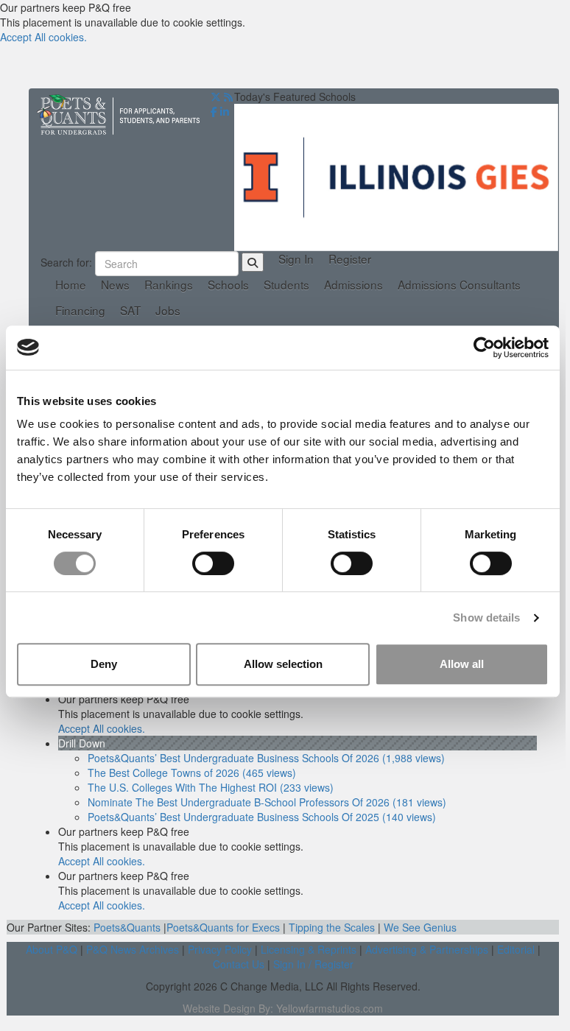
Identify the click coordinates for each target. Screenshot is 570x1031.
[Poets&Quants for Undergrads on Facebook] (214, 111)
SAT (130, 310)
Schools (228, 284)
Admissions (353, 284)
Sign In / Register (313, 964)
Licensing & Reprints (308, 949)
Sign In (296, 259)
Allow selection (283, 664)
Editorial (516, 949)
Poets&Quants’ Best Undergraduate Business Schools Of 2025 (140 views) (262, 816)
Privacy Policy (220, 949)
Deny (104, 664)
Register (349, 259)
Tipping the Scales (332, 927)
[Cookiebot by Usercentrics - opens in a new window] (484, 348)
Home (70, 284)
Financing (80, 310)
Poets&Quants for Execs (223, 927)
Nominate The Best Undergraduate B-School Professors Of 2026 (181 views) (267, 802)
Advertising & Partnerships (426, 949)
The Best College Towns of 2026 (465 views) (192, 772)
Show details (486, 617)
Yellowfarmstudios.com (329, 1008)
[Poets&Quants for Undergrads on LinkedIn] (224, 111)
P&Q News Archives (132, 949)
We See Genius (420, 927)
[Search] (253, 262)
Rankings (168, 284)
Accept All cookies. (43, 36)
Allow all (462, 664)
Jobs (167, 310)
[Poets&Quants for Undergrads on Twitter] (216, 96)
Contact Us (238, 964)
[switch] (213, 563)
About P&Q (51, 949)
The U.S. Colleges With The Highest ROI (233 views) (211, 787)
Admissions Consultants (459, 284)
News (115, 284)
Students (286, 284)
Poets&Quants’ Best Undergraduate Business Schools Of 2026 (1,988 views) (266, 757)
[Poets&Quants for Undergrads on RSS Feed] (228, 96)
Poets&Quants (127, 927)
